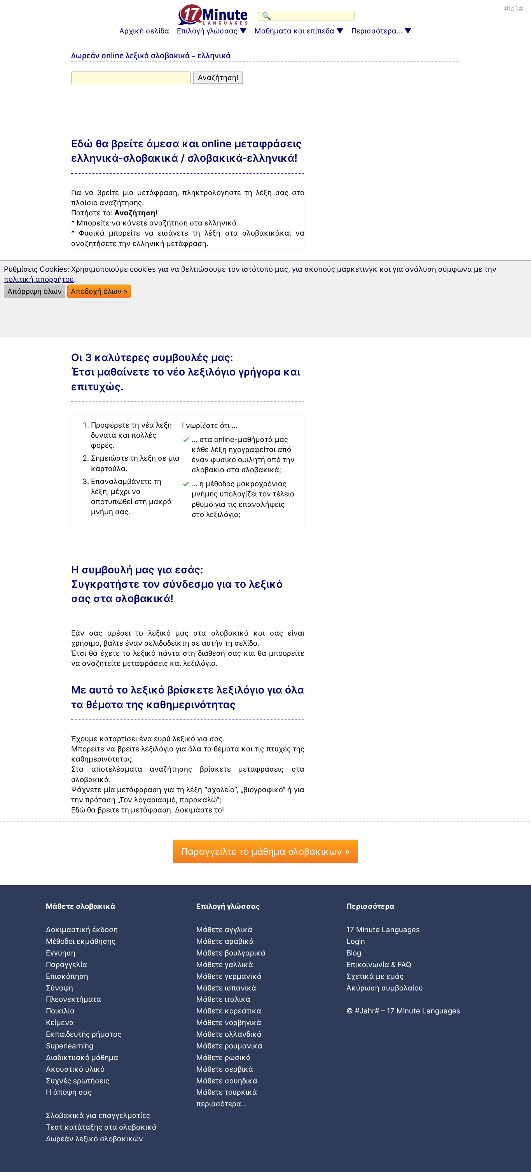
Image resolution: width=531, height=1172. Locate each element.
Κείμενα (60, 1022)
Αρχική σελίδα (144, 30)
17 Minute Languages (383, 929)
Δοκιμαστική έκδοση (82, 929)
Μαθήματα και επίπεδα (294, 30)
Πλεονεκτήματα (73, 999)
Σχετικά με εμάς (374, 976)
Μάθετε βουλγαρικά (231, 952)
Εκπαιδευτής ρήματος (83, 1034)
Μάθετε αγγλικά (224, 929)
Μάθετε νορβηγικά (228, 1022)
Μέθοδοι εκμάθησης (80, 941)
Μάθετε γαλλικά (224, 964)
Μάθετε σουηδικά (226, 1080)
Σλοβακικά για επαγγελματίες (98, 1115)
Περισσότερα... (376, 30)
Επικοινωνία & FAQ (378, 964)
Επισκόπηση (67, 976)
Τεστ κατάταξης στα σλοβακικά (101, 1127)
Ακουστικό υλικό (75, 1069)
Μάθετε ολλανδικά (229, 1034)
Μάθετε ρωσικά (223, 1057)
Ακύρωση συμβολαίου (384, 987)
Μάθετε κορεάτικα (228, 1010)
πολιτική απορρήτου (39, 279)
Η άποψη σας (69, 1092)
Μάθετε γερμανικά (229, 976)
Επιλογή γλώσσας (207, 30)
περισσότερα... (221, 1103)
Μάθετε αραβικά (225, 941)
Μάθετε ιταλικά (223, 999)
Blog (353, 952)
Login (355, 941)
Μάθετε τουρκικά (226, 1092)
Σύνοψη (59, 987)
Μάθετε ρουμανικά (229, 1045)
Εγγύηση (60, 952)
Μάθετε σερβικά (224, 1069)
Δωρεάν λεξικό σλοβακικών (94, 1138)
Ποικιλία (60, 1010)
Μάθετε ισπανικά (226, 987)
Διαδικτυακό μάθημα (82, 1057)
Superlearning (69, 1045)
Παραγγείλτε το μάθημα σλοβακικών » (265, 851)
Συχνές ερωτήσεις (77, 1080)
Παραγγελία (66, 964)
